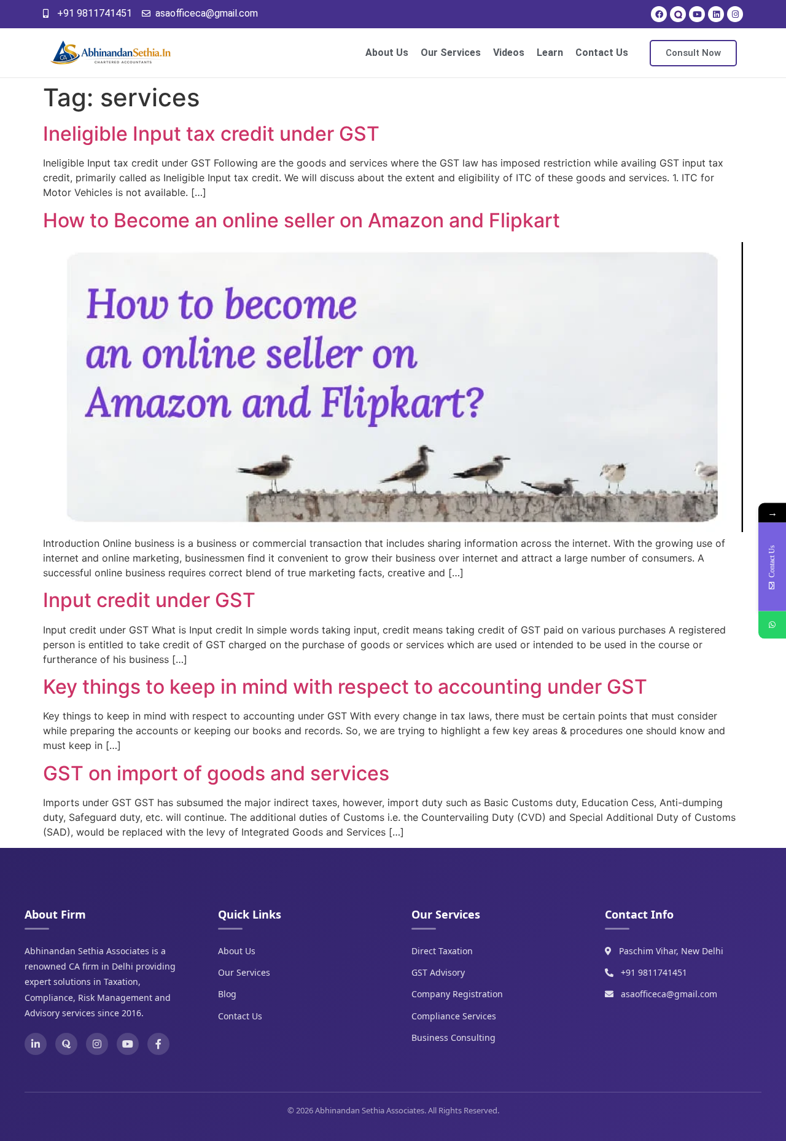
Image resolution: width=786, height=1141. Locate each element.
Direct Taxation (442, 951)
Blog (227, 994)
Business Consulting (453, 1037)
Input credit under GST (149, 600)
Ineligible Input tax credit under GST (211, 134)
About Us (386, 52)
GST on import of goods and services (216, 773)
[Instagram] (735, 14)
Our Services (451, 52)
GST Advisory (438, 972)
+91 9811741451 (654, 972)
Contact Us (601, 52)
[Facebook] (659, 14)
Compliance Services (453, 1016)
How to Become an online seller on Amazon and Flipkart (301, 220)
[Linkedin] (716, 14)
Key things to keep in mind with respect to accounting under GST (345, 687)
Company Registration (457, 994)
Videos (508, 52)
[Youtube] (697, 14)
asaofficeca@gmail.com (669, 994)
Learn (550, 52)
